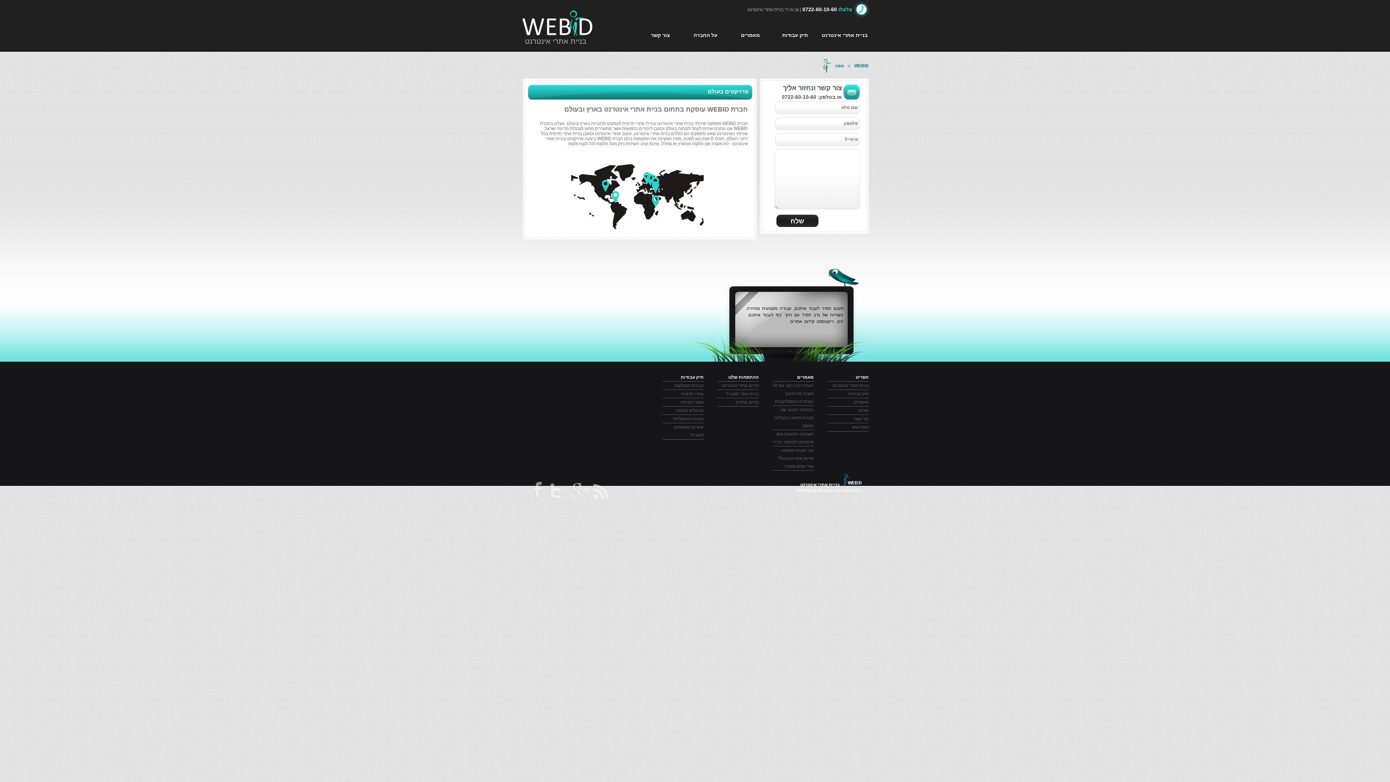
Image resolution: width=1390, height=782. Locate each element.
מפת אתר (860, 427)
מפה (839, 65)
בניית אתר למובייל (742, 393)
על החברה (705, 35)
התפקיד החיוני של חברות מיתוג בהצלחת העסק (794, 417)
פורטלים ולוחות (690, 410)
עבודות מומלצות (689, 385)
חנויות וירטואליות (688, 418)
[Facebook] (537, 492)
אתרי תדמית (692, 393)
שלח (797, 221)
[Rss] (601, 492)
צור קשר (660, 35)
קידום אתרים (747, 402)
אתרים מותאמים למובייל (689, 431)
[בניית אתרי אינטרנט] (557, 23)
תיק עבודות (795, 35)
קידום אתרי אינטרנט (740, 385)
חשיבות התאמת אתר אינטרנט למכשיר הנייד (793, 438)
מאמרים (750, 35)
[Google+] (579, 492)
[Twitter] (555, 492)
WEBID (861, 65)
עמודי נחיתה (692, 402)
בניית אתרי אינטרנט (555, 41)
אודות (863, 410)
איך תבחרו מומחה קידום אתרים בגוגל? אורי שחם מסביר (796, 458)
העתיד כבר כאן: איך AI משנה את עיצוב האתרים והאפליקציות (793, 393)
